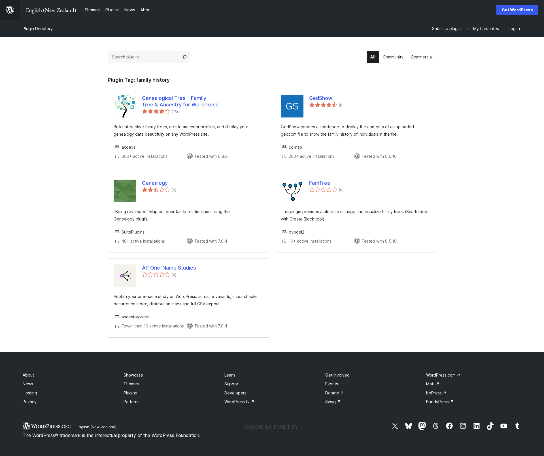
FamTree (319, 183)
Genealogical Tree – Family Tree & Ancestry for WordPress (180, 101)
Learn (229, 375)
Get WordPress (517, 9)
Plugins (130, 392)
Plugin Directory (38, 28)
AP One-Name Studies (169, 268)
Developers (235, 392)
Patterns (131, 401)
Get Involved (337, 375)
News (28, 383)
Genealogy (155, 183)
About (28, 375)
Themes (131, 383)
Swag (333, 401)
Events (331, 383)
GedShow (320, 98)
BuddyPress (440, 401)
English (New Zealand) (96, 427)
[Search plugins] (184, 57)
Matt (432, 383)
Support (232, 383)
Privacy (30, 401)
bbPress (436, 392)
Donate (334, 392)
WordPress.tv (239, 401)
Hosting (30, 392)
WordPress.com (443, 375)
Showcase (133, 375)
